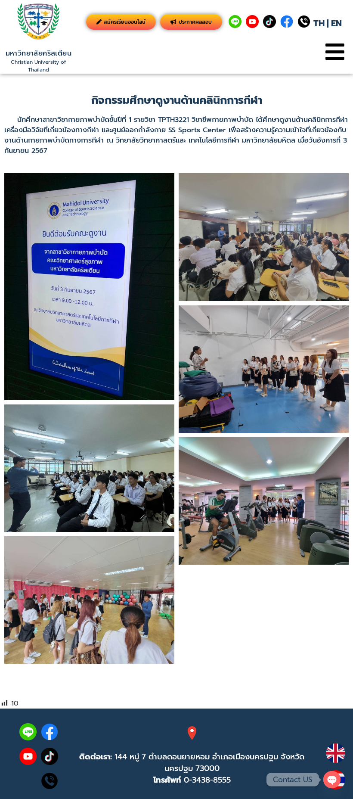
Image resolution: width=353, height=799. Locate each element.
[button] (335, 52)
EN (336, 23)
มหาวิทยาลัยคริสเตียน (38, 53)
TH (319, 23)
